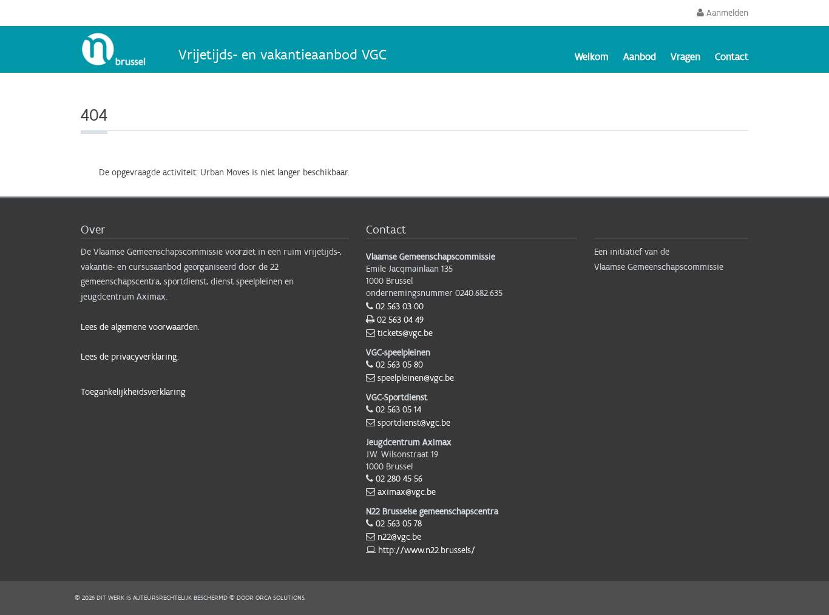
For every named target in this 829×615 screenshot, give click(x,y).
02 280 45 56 (399, 478)
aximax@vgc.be (406, 491)
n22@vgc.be (399, 536)
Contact (731, 56)
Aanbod (639, 56)
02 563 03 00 (400, 306)
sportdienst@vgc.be (413, 422)
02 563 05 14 (398, 409)
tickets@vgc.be (405, 333)
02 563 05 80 (399, 364)
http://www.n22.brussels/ (426, 550)
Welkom (592, 56)
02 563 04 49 (400, 319)
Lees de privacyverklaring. (130, 356)
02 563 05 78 (399, 523)
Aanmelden (726, 12)
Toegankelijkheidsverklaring (133, 391)
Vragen (685, 56)
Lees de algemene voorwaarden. (140, 326)
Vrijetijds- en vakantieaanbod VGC (282, 54)
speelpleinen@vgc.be (415, 377)
